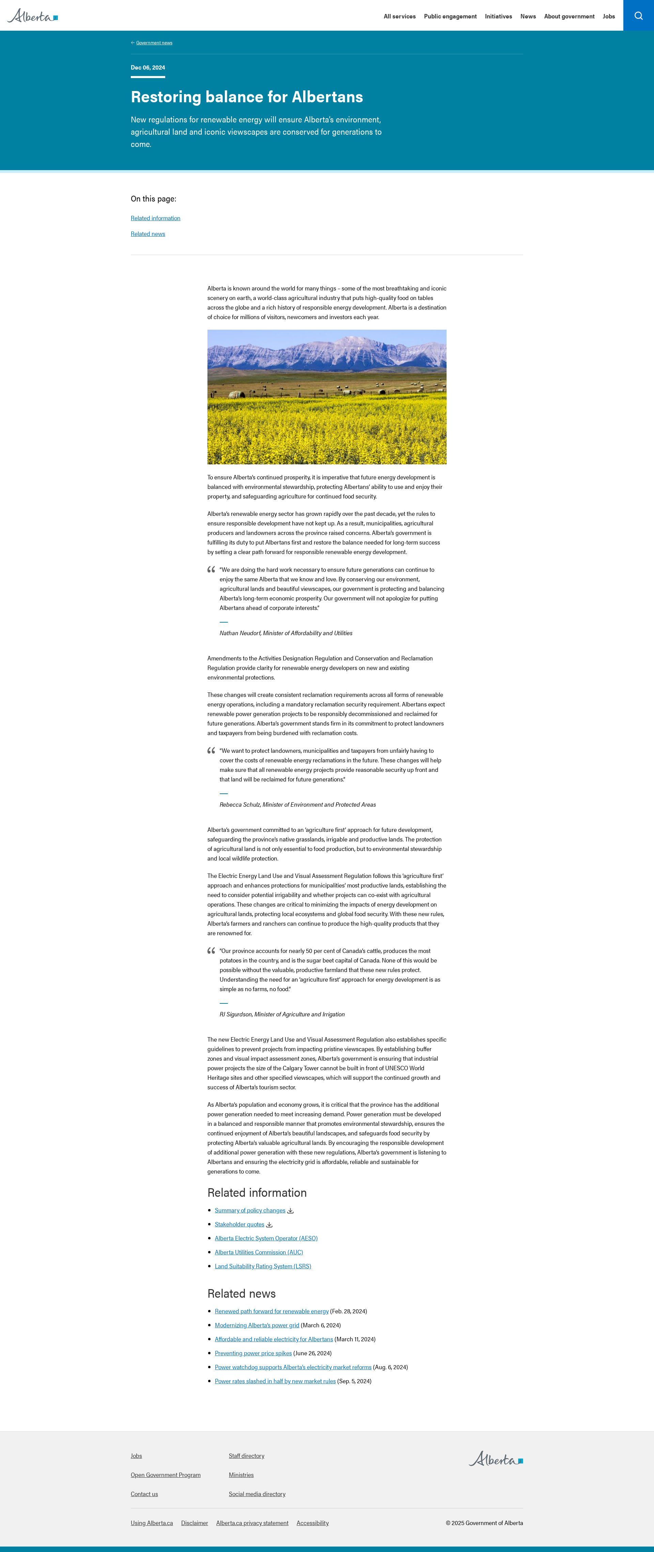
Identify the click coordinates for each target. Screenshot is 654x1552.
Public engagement (450, 16)
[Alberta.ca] (32, 15)
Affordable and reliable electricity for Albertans (274, 1338)
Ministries (241, 1474)
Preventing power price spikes (253, 1352)
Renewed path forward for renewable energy (272, 1311)
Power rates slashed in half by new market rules (275, 1380)
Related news (148, 233)
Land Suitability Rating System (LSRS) (263, 1266)
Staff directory (246, 1455)
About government (569, 16)
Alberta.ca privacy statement (252, 1522)
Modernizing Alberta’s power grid (257, 1324)
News (528, 16)
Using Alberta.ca (152, 1522)
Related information (156, 217)
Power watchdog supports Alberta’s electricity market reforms (293, 1366)
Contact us (144, 1493)
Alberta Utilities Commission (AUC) (259, 1252)
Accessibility (313, 1522)
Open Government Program (166, 1474)
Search (639, 30)
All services (400, 16)
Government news (154, 42)
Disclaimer (194, 1522)
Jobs (609, 16)
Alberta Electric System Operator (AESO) (266, 1238)
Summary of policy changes (250, 1210)
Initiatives (498, 16)
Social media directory (257, 1493)
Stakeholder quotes (239, 1224)
